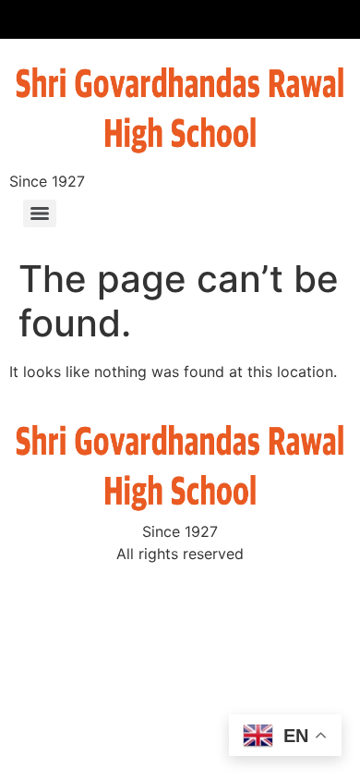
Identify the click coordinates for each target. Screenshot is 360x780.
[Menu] (39, 213)
